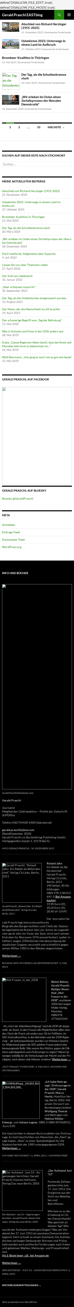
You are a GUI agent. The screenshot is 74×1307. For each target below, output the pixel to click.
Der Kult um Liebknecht (17, 276)
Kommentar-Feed (13, 539)
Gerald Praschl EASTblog (22, 15)
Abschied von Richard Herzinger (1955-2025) (31, 191)
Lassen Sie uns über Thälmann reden (25, 265)
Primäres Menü (69, 15)
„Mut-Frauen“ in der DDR (18, 1066)
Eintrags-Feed (11, 532)
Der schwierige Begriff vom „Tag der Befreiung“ (32, 320)
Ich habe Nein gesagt (16, 1155)
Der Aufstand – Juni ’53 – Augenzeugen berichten (34, 1270)
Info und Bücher (15, 573)
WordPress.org (11, 547)
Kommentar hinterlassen (58, 32)
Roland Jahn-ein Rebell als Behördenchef (30, 963)
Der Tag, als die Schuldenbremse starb (26, 228)
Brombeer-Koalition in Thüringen (25, 58)
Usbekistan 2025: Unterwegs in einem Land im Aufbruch (43, 42)
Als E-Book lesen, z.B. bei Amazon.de (25, 1255)
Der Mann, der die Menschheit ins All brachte (31, 309)
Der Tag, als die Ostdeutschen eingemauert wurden (34, 298)
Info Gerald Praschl (15, 848)
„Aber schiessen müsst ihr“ (19, 287)
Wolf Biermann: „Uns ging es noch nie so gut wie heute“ (37, 357)
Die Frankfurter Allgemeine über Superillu (29, 253)
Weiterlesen (11, 955)
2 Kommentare (58, 1155)
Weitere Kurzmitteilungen (21, 1285)
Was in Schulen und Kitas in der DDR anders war (33, 331)
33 (38, 127)
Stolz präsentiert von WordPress (19, 1302)
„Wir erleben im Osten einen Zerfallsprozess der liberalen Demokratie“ (41, 100)
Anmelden (8, 524)
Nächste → (56, 127)
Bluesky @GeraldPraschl (17, 498)
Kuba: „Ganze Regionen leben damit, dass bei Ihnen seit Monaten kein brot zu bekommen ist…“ (37, 344)
